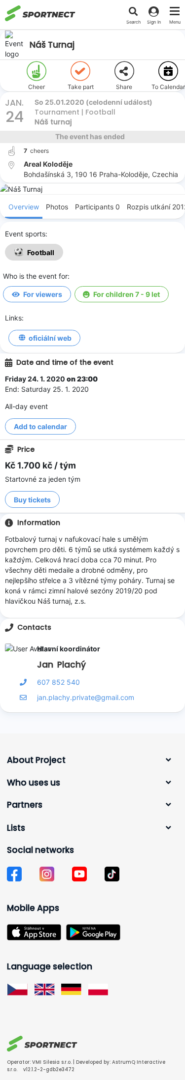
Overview (23, 207)
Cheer (36, 86)
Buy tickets (32, 500)
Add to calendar (40, 426)
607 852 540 (58, 682)
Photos (57, 207)
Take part (81, 86)
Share (124, 86)
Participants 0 (97, 207)
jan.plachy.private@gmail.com (85, 697)
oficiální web (50, 338)
